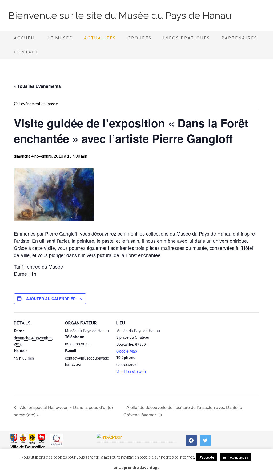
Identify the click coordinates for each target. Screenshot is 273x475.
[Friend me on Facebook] (191, 439)
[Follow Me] (205, 439)
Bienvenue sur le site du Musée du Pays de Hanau (120, 15)
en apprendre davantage (137, 467)
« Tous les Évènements (37, 86)
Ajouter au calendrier (51, 298)
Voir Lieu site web (131, 371)
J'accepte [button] (206, 457)
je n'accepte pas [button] (235, 457)
